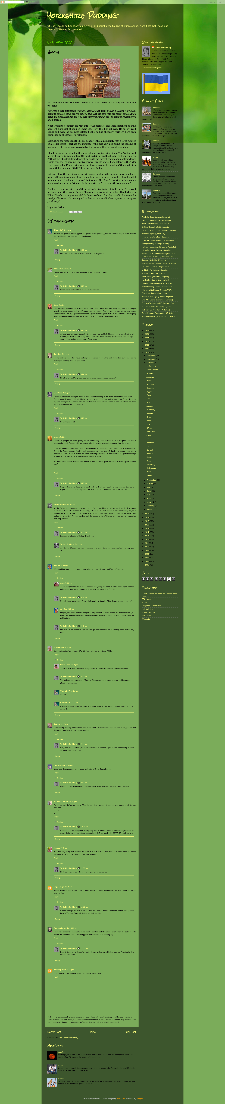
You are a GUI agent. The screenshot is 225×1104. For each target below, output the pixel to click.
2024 (147, 338)
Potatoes (156, 108)
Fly (147, 446)
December (151, 355)
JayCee (57, 565)
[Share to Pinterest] (80, 212)
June (149, 491)
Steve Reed (59, 647)
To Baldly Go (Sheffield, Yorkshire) (156, 310)
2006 (147, 561)
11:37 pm (73, 801)
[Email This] (70, 212)
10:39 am (73, 928)
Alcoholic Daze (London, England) (156, 217)
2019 (147, 514)
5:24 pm (84, 374)
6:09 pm (68, 647)
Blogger (139, 1099)
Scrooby (149, 373)
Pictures (156, 141)
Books (149, 461)
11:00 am (84, 868)
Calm (148, 435)
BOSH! (144, 602)
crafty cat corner (61, 801)
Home (92, 1032)
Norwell (149, 450)
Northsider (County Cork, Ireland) (155, 280)
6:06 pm (64, 565)
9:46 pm (84, 626)
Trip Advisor (146, 616)
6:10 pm (74, 665)
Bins (148, 402)
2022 (147, 345)
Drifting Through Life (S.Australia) (155, 227)
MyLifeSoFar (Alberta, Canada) (155, 270)
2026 (147, 330)
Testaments (151, 366)
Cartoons (156, 174)
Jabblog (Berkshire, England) (154, 260)
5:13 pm (63, 437)
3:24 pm (67, 269)
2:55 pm (67, 230)
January (150, 509)
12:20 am (74, 703)
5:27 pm (84, 330)
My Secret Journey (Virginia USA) (155, 267)
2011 (147, 543)
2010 (147, 547)
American (150, 377)
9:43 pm (84, 783)
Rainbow (150, 443)
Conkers (149, 457)
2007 (147, 558)
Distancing (150, 464)
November (151, 359)
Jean (62, 583)
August (150, 484)
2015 (147, 528)
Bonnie (57, 724)
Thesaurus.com (148, 612)
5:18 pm (71, 504)
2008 (147, 554)
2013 (147, 536)
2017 (147, 521)
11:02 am (84, 907)
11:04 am (84, 948)
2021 (147, 349)
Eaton (148, 395)
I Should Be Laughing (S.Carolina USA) (158, 257)
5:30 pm (84, 250)
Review (149, 453)
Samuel (149, 413)
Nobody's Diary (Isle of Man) (153, 273)
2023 (147, 341)
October (150, 363)
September (152, 480)
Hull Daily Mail (147, 609)
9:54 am (68, 887)
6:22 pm (68, 583)
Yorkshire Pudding (82, 15)
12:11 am (84, 827)
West (148, 421)
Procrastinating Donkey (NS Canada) (157, 286)
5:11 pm (66, 393)
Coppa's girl (59, 887)
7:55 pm (69, 765)
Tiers (148, 399)
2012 (147, 539)
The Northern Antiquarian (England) (156, 306)
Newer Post (54, 1032)
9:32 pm (78, 544)
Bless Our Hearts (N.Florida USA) (155, 224)
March (150, 502)
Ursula (57, 437)
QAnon (149, 428)
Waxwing (61, 1079)
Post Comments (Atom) (68, 1038)
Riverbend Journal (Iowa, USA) (154, 293)
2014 (147, 532)
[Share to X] (75, 212)
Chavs (60, 1065)
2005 (147, 565)
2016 (147, 525)
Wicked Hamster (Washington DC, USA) (158, 316)
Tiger (148, 424)
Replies (60, 245)
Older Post (130, 1032)
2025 (147, 334)
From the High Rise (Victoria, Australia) (158, 240)
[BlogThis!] (73, 212)
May (149, 495)
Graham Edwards (61, 928)
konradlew (121, 1099)
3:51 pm (62, 305)
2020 (147, 352)
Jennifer (57, 354)
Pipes (148, 381)
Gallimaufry (151, 468)
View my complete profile (152, 68)
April (149, 498)
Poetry (149, 475)
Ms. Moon (58, 393)
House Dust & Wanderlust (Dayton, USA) (158, 253)
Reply (56, 240)
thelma (57, 848)
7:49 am (64, 848)
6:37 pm (84, 676)
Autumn (149, 406)
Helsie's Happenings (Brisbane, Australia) (159, 247)
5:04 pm (65, 354)
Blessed (156, 124)
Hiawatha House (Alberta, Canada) (156, 250)
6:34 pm (84, 597)
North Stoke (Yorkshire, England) (155, 277)
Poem (148, 472)
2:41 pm (70, 969)
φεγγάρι (61, 1052)
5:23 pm (84, 418)
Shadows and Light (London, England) (157, 297)
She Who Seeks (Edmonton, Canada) (157, 300)
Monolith (156, 191)
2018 (147, 517)
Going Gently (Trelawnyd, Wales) (155, 243)
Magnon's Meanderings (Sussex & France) (159, 263)
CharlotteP (58, 230)
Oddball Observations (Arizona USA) (157, 283)
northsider (59, 269)
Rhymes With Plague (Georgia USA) (157, 290)
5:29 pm (84, 286)
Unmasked (150, 432)
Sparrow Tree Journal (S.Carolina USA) (158, 303)
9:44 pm (84, 744)
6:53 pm (71, 609)
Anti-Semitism (152, 370)
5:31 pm (84, 532)
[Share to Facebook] (78, 212)
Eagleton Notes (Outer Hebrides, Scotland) (159, 230)
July (149, 487)
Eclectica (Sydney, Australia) (153, 234)
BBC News (146, 599)
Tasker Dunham (61, 504)
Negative (150, 388)
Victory (155, 157)
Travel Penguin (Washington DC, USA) (157, 313)
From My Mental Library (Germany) (156, 237)
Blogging (150, 384)
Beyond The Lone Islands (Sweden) (156, 220)
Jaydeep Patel (60, 969)
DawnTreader (59, 765)
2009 (147, 550)
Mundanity (150, 410)
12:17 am (74, 691)
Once (148, 417)
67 (147, 439)
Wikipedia (146, 619)
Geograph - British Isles (151, 606)
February (151, 506)
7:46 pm (64, 724)
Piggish (149, 391)
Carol (56, 305)
